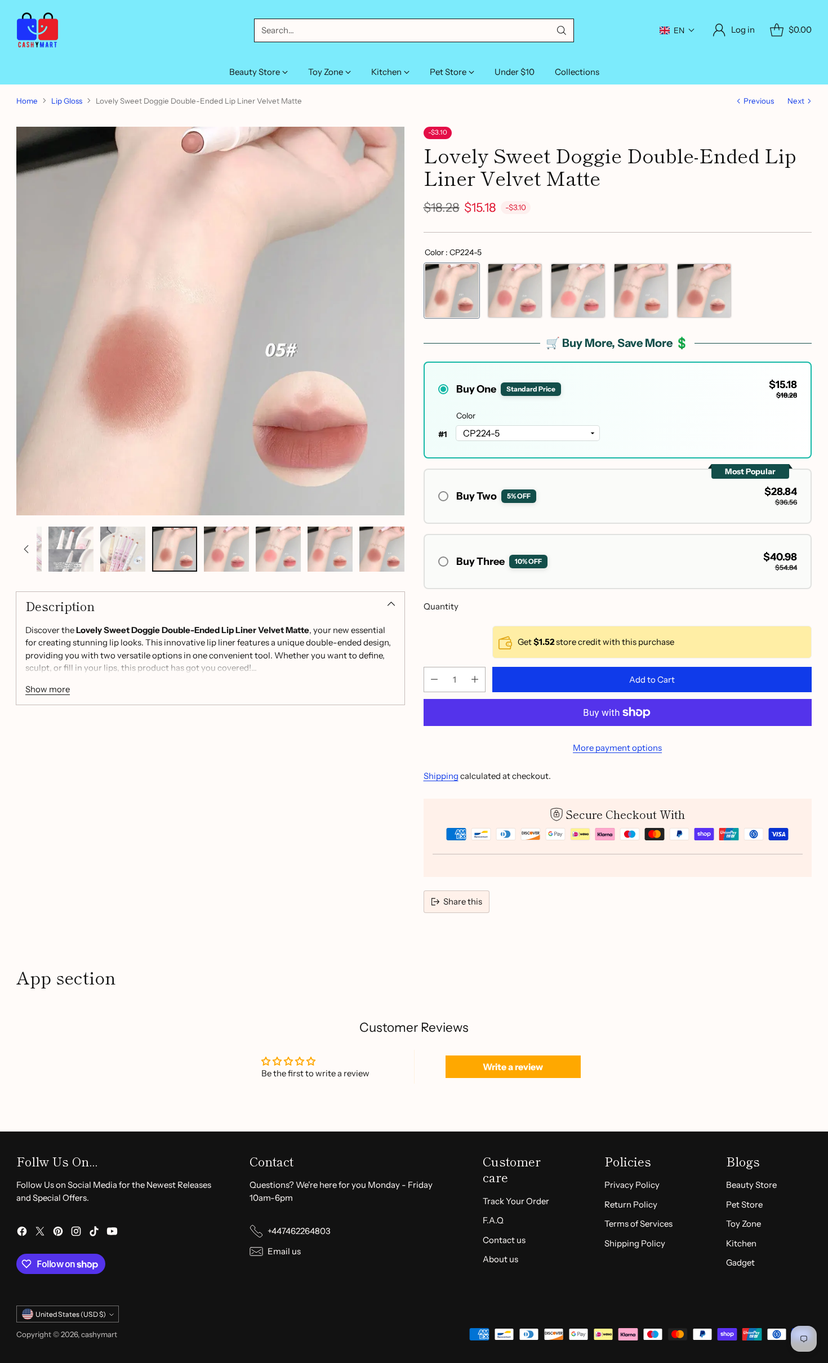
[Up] (26, 549)
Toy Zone (743, 1223)
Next (795, 100)
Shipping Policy (634, 1243)
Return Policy (630, 1204)
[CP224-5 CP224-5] (452, 290)
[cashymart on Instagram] (76, 1233)
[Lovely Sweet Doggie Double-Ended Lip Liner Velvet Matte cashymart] (210, 321)
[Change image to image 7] (174, 549)
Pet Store (744, 1204)
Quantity (441, 606)
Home (27, 100)
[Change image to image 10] (330, 549)
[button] (677, 30)
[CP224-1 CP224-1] (641, 290)
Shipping (441, 775)
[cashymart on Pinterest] (58, 1233)
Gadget (740, 1262)
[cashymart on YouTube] (112, 1233)
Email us (284, 1251)
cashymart (99, 1334)
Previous (759, 100)
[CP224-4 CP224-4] (515, 290)
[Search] (561, 30)
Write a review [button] (513, 1066)
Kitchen (741, 1243)
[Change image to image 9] (278, 549)
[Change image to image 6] (122, 549)
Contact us (504, 1240)
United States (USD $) (70, 1314)
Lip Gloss (66, 100)
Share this (462, 901)
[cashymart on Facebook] (22, 1233)
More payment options (617, 747)
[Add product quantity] (475, 679)
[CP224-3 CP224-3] (704, 290)
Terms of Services (638, 1223)
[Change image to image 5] (71, 549)
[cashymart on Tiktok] (94, 1233)
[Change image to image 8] (226, 549)
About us (500, 1259)
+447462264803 (299, 1231)
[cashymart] (37, 30)
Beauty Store (751, 1184)
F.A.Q (493, 1220)
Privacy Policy (632, 1184)
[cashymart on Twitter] (40, 1233)
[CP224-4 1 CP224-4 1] (578, 290)
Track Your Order (516, 1201)
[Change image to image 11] (381, 549)
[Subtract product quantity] (434, 679)
